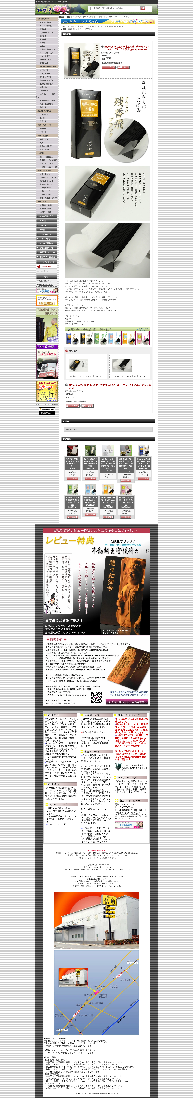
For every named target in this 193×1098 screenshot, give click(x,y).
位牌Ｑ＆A (42, 87)
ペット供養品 (43, 56)
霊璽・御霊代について (46, 198)
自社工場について (46, 248)
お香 (68, 17)
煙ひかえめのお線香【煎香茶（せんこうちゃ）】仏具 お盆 (72, 502)
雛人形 (40, 118)
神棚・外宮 (42, 139)
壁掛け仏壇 (42, 63)
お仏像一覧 (42, 91)
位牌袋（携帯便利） (45, 84)
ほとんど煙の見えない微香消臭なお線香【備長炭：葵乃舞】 (90, 463)
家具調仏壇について (45, 184)
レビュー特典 (45, 239)
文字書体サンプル (44, 80)
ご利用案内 (96, 8)
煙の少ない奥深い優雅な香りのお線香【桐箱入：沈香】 (72, 463)
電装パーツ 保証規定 (47, 257)
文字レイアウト (44, 77)
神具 (39, 143)
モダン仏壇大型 (44, 26)
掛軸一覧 (41, 107)
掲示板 (42, 230)
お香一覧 (41, 132)
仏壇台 (40, 46)
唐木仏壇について (44, 181)
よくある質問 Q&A (47, 243)
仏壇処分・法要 (44, 205)
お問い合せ (110, 8)
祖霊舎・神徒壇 (44, 146)
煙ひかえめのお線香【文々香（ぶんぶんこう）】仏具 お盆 (108, 502)
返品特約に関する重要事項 (112, 63)
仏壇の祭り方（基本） (46, 178)
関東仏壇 (41, 39)
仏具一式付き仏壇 (44, 33)
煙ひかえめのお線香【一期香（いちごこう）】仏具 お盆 (126, 502)
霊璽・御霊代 (43, 149)
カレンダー (44, 225)
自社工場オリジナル (47, 252)
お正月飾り (42, 115)
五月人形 (41, 121)
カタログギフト (45, 234)
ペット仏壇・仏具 (44, 53)
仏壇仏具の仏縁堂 (99, 1093)
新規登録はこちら (46, 281)
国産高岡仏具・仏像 (45, 100)
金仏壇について (44, 188)
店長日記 (43, 221)
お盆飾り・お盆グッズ (46, 167)
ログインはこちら (46, 285)
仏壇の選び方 (43, 174)
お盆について (43, 191)
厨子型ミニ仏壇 (44, 60)
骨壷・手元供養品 (44, 104)
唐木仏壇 (41, 36)
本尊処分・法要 (44, 209)
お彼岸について (44, 195)
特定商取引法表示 (46, 216)
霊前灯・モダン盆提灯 (46, 160)
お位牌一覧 (42, 70)
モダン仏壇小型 (44, 22)
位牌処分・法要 (44, 212)
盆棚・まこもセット (45, 164)
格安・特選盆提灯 (44, 157)
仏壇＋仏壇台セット (45, 49)
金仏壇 (40, 43)
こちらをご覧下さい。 (135, 787)
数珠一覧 (41, 129)
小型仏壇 (41, 29)
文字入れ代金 (43, 74)
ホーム (61, 17)
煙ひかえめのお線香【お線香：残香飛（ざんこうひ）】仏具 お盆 (143, 463)
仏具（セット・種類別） (45, 95)
